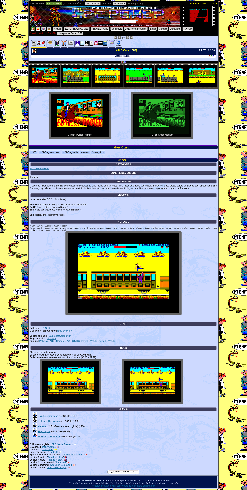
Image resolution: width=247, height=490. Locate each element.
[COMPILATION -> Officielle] (35, 416)
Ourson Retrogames (72, 454)
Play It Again (44, 431)
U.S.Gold (45, 328)
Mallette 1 (43, 426)
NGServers (119, 3)
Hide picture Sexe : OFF (70, 33)
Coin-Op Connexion (48, 416)
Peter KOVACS (89, 341)
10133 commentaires (136, 29)
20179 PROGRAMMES (76, 29)
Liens (153, 29)
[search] (137, 20)
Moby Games (49, 447)
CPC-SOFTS (54, 3)
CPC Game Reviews (62, 444)
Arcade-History (55, 457)
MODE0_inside (70, 152)
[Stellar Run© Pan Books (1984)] (198, 25)
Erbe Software (64, 331)
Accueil (57, 29)
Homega (51, 338)
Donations (175, 29)
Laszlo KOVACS (106, 341)
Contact (163, 29)
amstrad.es (47, 449)
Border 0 (53, 452)
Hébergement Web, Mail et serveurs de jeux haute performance (124, 486)
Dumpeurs (116, 29)
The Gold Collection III (49, 436)
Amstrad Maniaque (56, 467)
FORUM (188, 29)
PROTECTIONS (100, 29)
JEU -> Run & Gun (39, 168)
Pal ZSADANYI (47, 341)
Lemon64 (61, 462)
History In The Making (49, 421)
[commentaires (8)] (119, 44)
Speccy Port (98, 152)
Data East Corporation (60, 336)
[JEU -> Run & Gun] (34, 52)
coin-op (85, 152)
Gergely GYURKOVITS (68, 341)
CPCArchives (92, 3)
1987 (33, 152)
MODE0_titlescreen (49, 152)
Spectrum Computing (61, 465)
